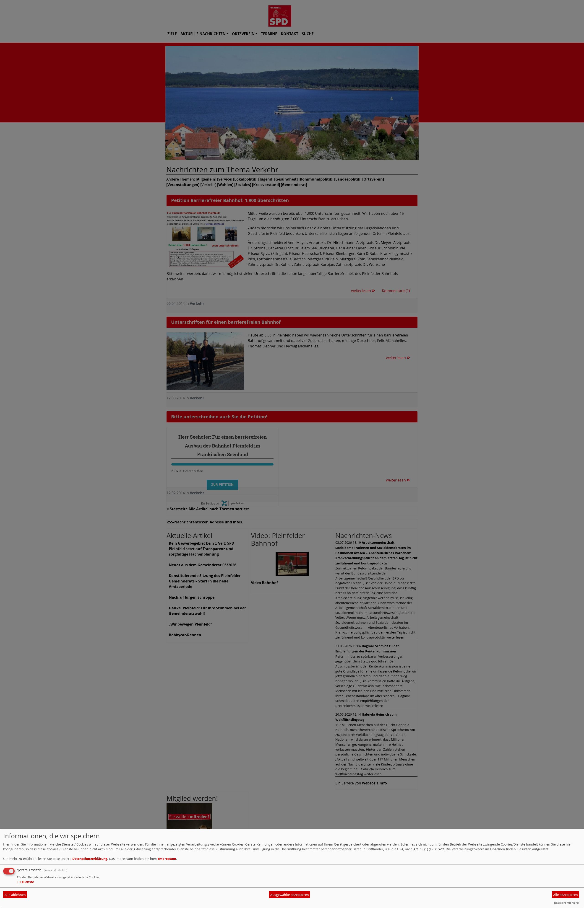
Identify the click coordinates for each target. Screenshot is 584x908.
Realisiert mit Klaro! (566, 903)
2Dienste (25, 882)
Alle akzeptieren (565, 894)
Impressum (167, 858)
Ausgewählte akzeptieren (289, 894)
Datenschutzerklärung (89, 858)
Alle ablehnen (15, 894)
